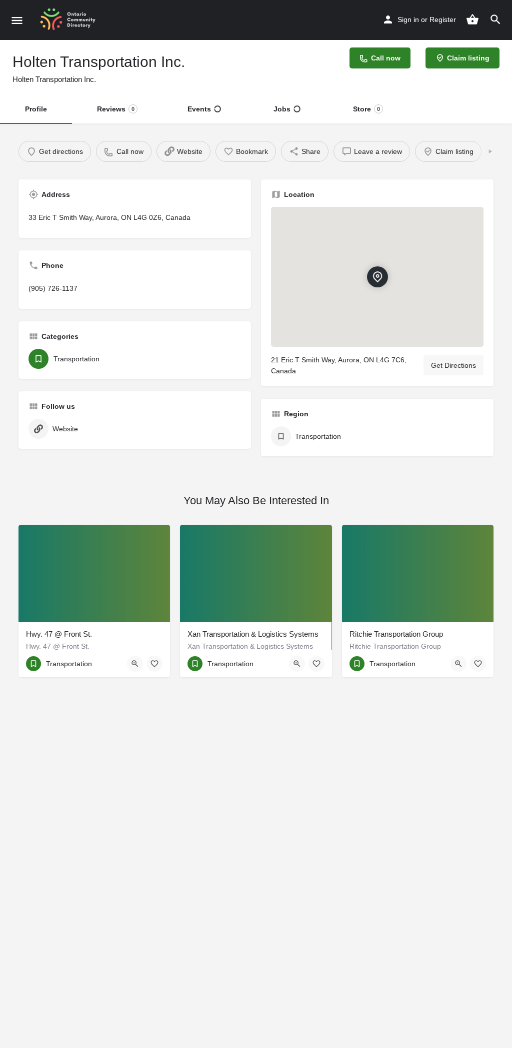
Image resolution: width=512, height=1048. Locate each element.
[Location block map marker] (377, 276)
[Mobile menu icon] (17, 20)
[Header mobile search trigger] (495, 19)
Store (366, 109)
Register (443, 19)
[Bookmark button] (154, 664)
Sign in (408, 19)
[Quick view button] (135, 664)
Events (199, 109)
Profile (36, 109)
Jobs (282, 109)
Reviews (115, 109)
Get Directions (453, 365)
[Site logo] (71, 19)
